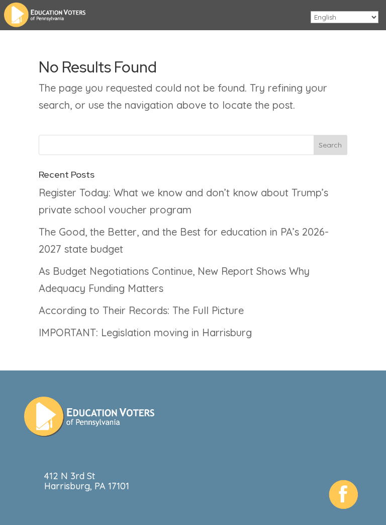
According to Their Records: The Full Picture (141, 310)
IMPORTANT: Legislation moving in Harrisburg (145, 332)
